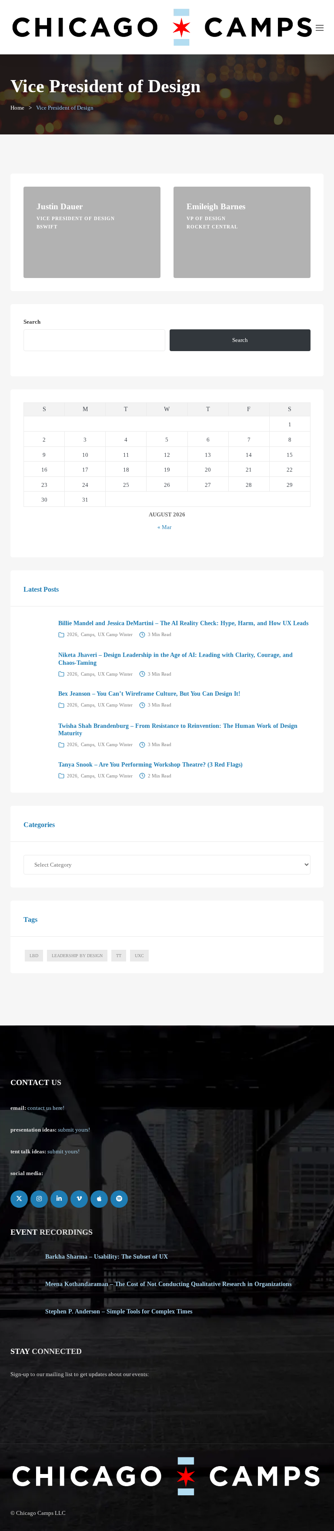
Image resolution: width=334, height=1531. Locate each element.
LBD (34, 955)
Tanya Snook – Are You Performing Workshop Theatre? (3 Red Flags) (150, 764)
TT (118, 955)
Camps (87, 634)
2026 (72, 634)
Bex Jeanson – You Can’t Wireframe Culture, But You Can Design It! (149, 693)
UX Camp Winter (115, 634)
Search (31, 321)
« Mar (164, 527)
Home (17, 107)
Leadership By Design (77, 955)
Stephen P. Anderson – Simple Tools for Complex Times (118, 1311)
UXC (139, 955)
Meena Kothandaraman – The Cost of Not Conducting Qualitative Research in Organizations (168, 1284)
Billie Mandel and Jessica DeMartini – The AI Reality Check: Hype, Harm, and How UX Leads (183, 623)
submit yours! (74, 1129)
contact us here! (45, 1108)
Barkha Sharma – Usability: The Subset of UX (106, 1256)
